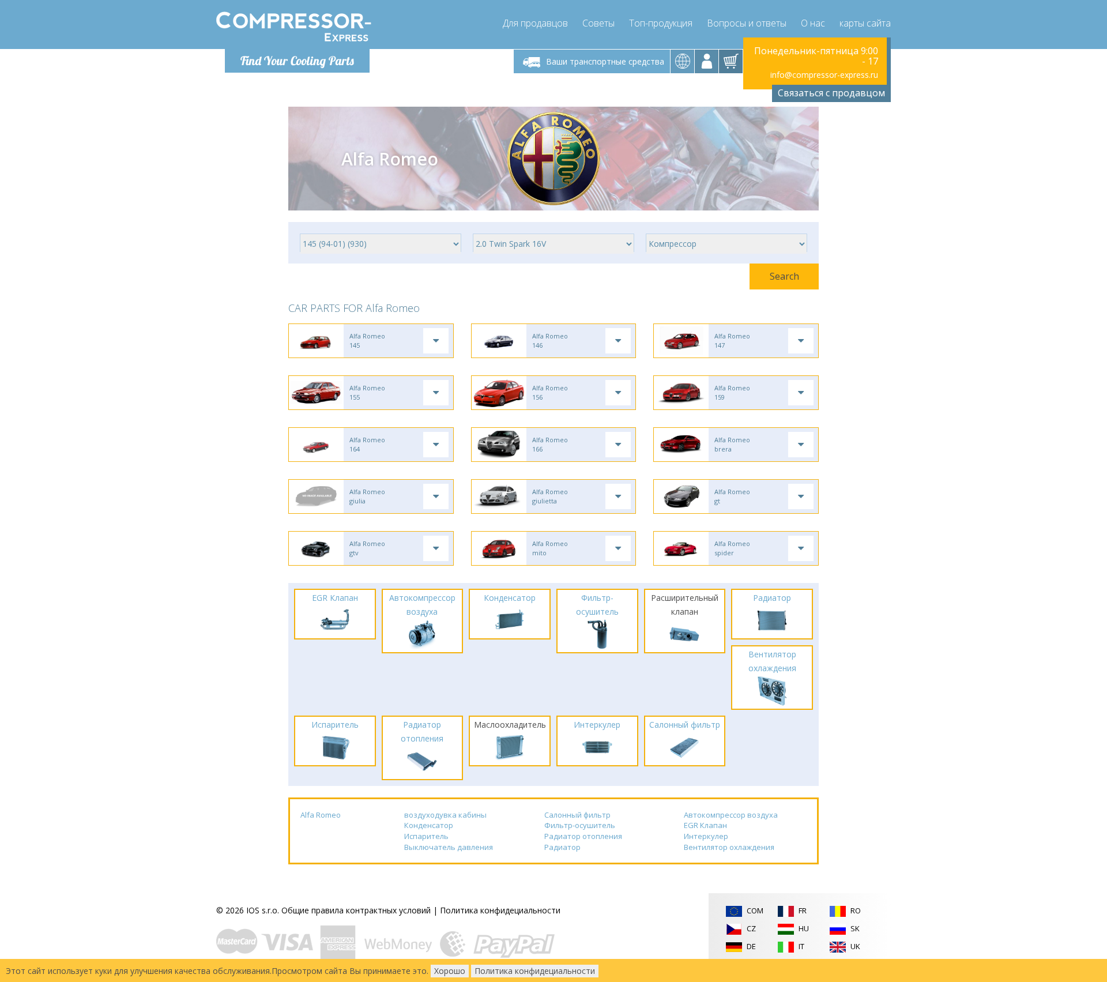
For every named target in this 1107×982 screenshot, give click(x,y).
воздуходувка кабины (445, 815)
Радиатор (562, 847)
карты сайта (865, 23)
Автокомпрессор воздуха (731, 815)
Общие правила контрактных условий (356, 910)
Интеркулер (706, 836)
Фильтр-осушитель (579, 825)
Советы (598, 23)
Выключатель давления (448, 847)
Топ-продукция (660, 23)
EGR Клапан (705, 825)
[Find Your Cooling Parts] (293, 27)
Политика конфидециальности (500, 910)
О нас (813, 23)
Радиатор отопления (583, 836)
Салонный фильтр (577, 815)
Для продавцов (535, 23)
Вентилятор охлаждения (729, 847)
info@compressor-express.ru (824, 74)
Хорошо (449, 970)
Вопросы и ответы (746, 23)
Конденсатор (428, 825)
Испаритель (426, 836)
